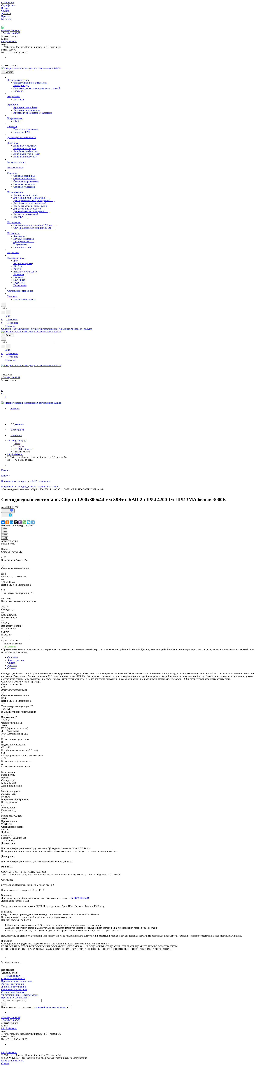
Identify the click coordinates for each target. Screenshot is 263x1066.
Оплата (11, 662)
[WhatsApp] (24, 522)
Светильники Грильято (13, 992)
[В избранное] (8, 510)
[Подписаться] (3, 1003)
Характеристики (16, 660)
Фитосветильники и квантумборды (19, 995)
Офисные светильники (13, 978)
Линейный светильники (13, 986)
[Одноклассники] (7, 522)
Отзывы (11, 668)
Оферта (5, 1063)
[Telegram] (33, 522)
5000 (4, 535)
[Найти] (8, 312)
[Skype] (28, 522)
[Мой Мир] (11, 522)
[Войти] (2, 387)
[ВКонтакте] (3, 522)
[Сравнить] (7, 515)
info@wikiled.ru (9, 41)
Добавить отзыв (9, 973)
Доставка (12, 665)
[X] (16, 522)
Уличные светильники (13, 984)
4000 (4, 531)
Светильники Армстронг (14, 989)
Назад (17, 443)
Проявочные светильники (14, 997)
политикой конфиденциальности (51, 1007)
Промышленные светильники (16, 981)
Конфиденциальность (12, 1060)
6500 (4, 538)
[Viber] (20, 522)
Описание (12, 657)
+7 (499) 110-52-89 (10, 30)
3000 (4, 528)
